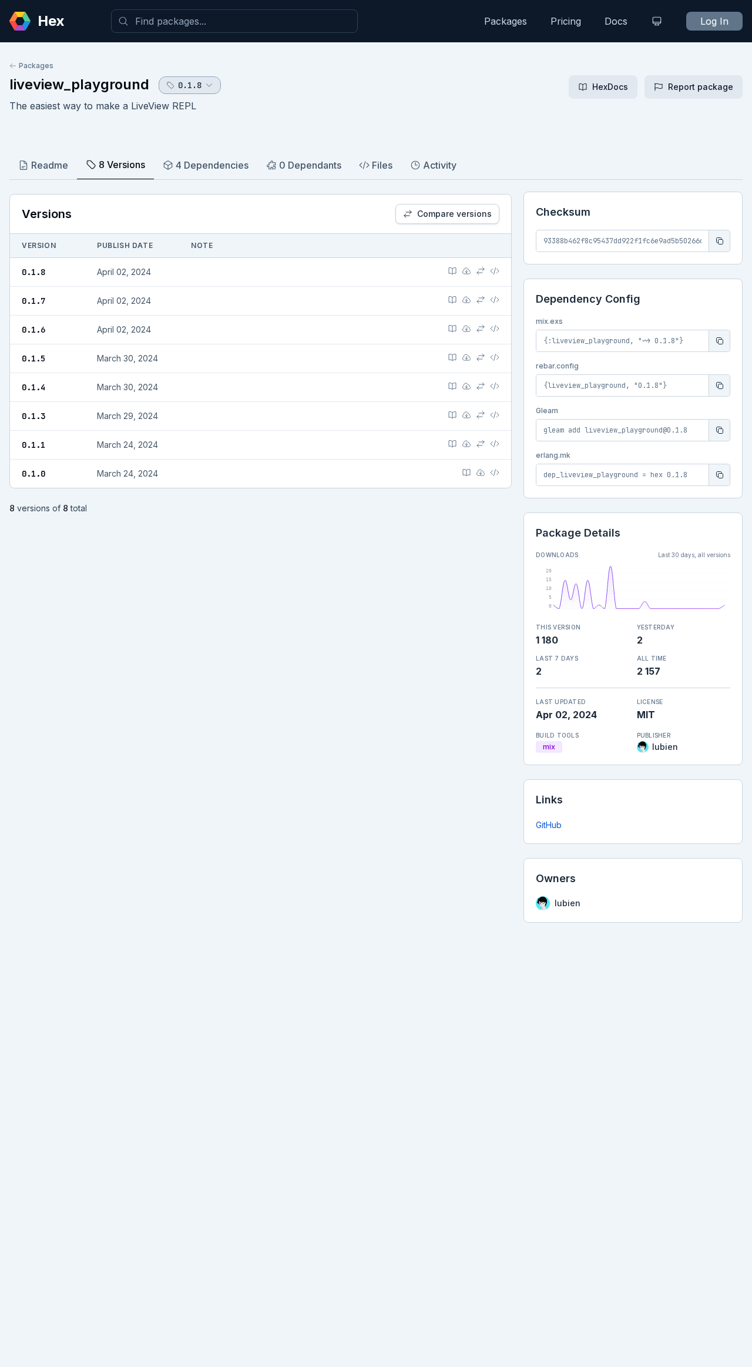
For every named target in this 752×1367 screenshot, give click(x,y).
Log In (714, 21)
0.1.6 (33, 329)
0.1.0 (33, 473)
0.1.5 (33, 358)
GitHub (549, 825)
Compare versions (454, 214)
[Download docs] (466, 271)
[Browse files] (494, 271)
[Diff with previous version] (480, 271)
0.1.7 (33, 301)
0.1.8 (33, 272)
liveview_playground (79, 84)
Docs (616, 21)
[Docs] (452, 271)
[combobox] (234, 21)
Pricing (565, 21)
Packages (505, 21)
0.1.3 (33, 416)
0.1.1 (33, 445)
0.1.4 (33, 387)
